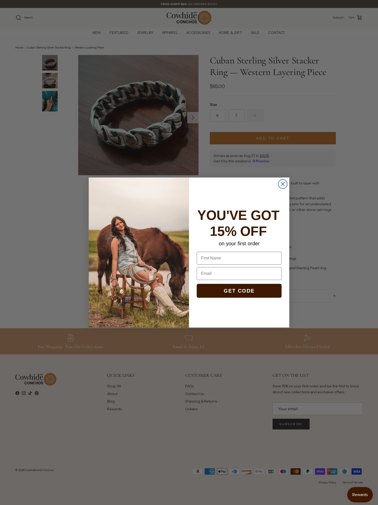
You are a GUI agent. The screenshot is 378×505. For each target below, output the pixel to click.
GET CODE (239, 291)
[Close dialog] (282, 184)
